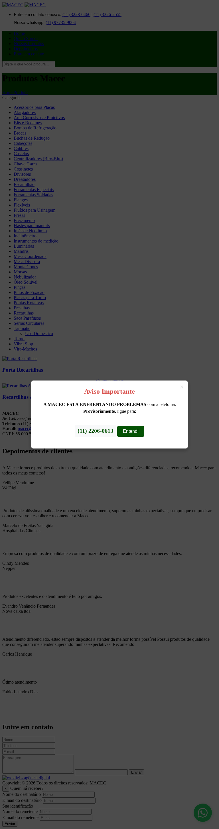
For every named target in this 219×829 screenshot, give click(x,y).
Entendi (131, 431)
